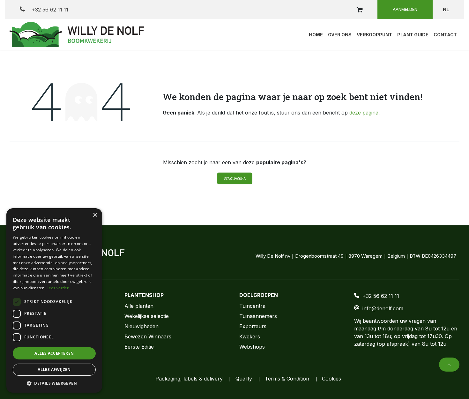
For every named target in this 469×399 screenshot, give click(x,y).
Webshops (252, 347)
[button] (449, 365)
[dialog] (54, 300)
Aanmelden (405, 9)
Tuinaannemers (258, 316)
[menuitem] (315, 34)
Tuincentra (252, 306)
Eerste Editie (139, 347)
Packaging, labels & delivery (189, 378)
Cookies (331, 378)
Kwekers (249, 336)
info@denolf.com (382, 308)
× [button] (95, 215)
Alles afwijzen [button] (54, 369)
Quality (243, 378)
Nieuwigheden (141, 326)
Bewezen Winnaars (147, 336)
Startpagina (235, 178)
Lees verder (58, 288)
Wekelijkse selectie (146, 316)
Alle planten (138, 306)
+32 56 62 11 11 (49, 9)
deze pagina (363, 112)
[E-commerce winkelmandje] (359, 9)
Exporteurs (252, 326)
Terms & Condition (287, 378)
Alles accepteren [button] (54, 353)
